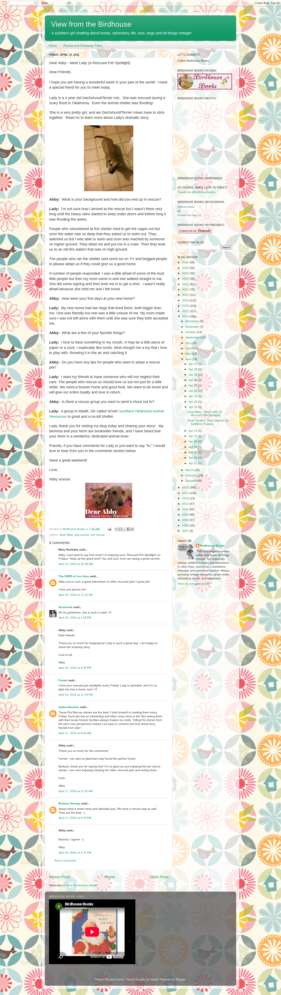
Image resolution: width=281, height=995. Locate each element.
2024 (185, 273)
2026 (185, 262)
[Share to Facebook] (128, 529)
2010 (185, 514)
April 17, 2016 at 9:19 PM (74, 817)
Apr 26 (193, 374)
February (191, 475)
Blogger (181, 979)
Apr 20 (193, 390)
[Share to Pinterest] (132, 529)
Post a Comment (65, 860)
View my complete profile (194, 583)
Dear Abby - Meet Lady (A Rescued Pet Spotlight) (204, 413)
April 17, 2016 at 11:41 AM (75, 791)
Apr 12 (193, 430)
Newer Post (59, 877)
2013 (185, 498)
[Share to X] (124, 529)
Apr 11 (193, 436)
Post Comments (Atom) (82, 885)
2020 (185, 294)
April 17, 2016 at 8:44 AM (74, 733)
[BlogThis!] (120, 529)
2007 (185, 530)
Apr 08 (193, 441)
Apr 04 (193, 457)
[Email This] (117, 529)
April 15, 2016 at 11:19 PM (75, 694)
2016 (185, 316)
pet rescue (98, 534)
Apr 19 (193, 396)
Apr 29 (193, 364)
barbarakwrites (68, 707)
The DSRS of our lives (73, 576)
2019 (185, 300)
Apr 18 (193, 401)
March (189, 470)
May (188, 353)
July (188, 343)
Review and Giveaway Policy (83, 45)
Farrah (62, 680)
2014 (185, 493)
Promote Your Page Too (189, 215)
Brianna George (69, 803)
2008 (185, 525)
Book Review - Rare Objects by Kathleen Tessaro (208, 422)
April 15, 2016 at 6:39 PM (74, 667)
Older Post (159, 877)
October (191, 332)
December (192, 321)
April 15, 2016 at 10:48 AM (75, 564)
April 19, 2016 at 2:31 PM (74, 852)
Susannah (65, 607)
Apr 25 (193, 380)
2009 (185, 520)
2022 (185, 284)
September (193, 337)
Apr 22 (193, 385)
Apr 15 (193, 407)
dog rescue (81, 534)
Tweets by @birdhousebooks (196, 192)
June (189, 348)
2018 (185, 305)
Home (53, 45)
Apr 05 (193, 452)
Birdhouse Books (186, 207)
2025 (185, 268)
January (191, 480)
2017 (185, 311)
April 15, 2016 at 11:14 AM (75, 594)
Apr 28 (193, 369)
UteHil (154, 979)
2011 (185, 509)
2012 (185, 503)
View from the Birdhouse (91, 24)
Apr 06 (193, 447)
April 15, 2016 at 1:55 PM (74, 617)
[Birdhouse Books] (179, 211)
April (188, 359)
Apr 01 (193, 463)
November (192, 326)
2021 (185, 289)
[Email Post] (109, 529)
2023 (185, 278)
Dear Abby (66, 534)
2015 (185, 487)
